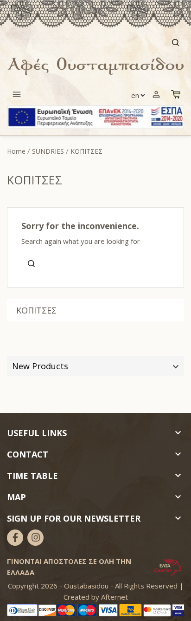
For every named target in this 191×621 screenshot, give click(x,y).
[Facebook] (15, 537)
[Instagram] (35, 537)
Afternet (114, 596)
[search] (95, 42)
